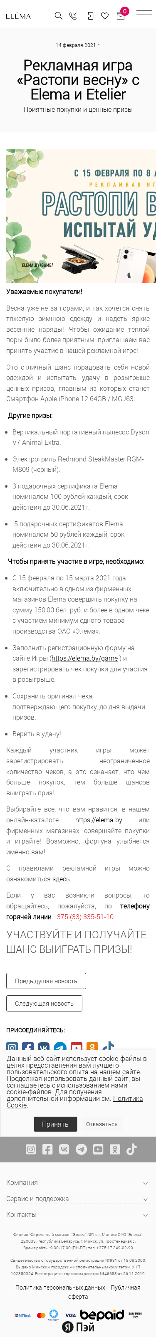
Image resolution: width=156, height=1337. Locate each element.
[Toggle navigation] (144, 16)
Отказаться (102, 1124)
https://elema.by (98, 819)
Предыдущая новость (46, 981)
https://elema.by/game (85, 658)
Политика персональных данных (60, 1287)
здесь (61, 878)
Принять (55, 1124)
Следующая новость (44, 1003)
